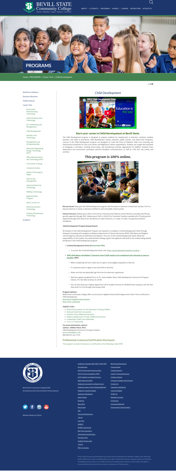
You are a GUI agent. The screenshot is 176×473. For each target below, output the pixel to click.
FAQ (79, 411)
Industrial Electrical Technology (33, 186)
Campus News (115, 367)
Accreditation (27, 391)
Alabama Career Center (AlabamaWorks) (92, 387)
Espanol (56, 391)
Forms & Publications (85, 414)
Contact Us (114, 384)
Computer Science (33, 168)
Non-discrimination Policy (42, 391)
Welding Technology (34, 192)
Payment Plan (83, 438)
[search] (151, 2)
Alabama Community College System (91, 384)
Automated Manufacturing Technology (32, 111)
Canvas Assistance (123, 374)
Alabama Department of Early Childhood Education (86, 317)
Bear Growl (82, 407)
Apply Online (82, 397)
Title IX (80, 444)
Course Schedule (116, 391)
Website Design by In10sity (32, 415)
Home (25, 77)
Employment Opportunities (120, 407)
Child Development (63, 77)
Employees (114, 401)
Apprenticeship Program (32, 197)
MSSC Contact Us (33, 202)
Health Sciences (29, 101)
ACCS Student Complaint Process (89, 377)
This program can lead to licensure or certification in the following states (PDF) (93, 344)
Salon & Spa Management (31, 180)
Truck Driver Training (34, 163)
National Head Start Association (79, 312)
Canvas (113, 374)
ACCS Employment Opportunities (89, 370)
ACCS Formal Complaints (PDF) (89, 374)
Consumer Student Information (122, 381)
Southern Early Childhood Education (80, 314)
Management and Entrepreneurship (33, 143)
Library (80, 417)
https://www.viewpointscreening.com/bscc (123, 250)
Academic (26, 220)
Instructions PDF (97, 245)
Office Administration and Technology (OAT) (34, 158)
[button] (116, 9)
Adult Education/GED (85, 381)
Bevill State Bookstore (119, 364)
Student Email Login (85, 441)
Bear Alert (81, 404)
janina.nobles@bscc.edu (72, 332)
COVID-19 (114, 394)
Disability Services (117, 397)
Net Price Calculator (85, 431)
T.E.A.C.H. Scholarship (75, 321)
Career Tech (48, 77)
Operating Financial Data (86, 434)
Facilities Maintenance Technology (34, 214)
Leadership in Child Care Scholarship (80, 319)
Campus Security (116, 370)
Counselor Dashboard (118, 387)
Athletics (81, 401)
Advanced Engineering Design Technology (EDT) (34, 150)
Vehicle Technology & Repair (34, 173)
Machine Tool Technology (31, 136)
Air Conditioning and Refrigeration (34, 125)
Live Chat (81, 421)
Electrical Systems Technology (33, 208)
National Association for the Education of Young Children (88, 309)
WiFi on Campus (83, 448)
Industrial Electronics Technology (34, 119)
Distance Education (30, 96)
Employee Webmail (117, 404)
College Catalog (116, 377)
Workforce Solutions (30, 92)
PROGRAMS (35, 77)
